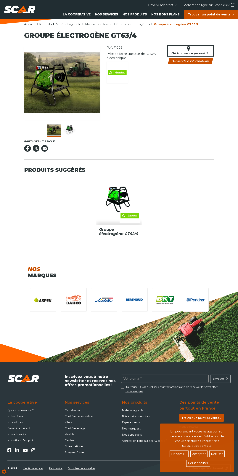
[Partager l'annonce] (44, 148)
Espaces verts (131, 422)
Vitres (68, 422)
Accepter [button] (199, 454)
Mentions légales (33, 468)
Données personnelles (81, 468)
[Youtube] (25, 450)
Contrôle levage (75, 428)
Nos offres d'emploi (20, 440)
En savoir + (179, 454)
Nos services (106, 14)
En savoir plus (134, 391)
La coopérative (77, 14)
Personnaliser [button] (198, 463)
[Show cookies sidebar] (4, 471)
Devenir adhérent (160, 5)
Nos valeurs (14, 422)
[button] (176, 24)
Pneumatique (74, 446)
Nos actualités (16, 434)
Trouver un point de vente (209, 14)
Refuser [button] (217, 454)
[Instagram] (33, 450)
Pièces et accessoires (136, 416)
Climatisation (73, 410)
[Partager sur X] (36, 148)
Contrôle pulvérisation (79, 416)
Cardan (69, 440)
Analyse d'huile (74, 452)
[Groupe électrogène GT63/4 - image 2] (70, 129)
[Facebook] (9, 450)
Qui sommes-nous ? (20, 410)
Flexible (69, 434)
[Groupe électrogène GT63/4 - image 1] (54, 129)
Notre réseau (16, 416)
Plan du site (55, 468)
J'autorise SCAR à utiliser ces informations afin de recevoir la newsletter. (172, 389)
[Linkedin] (17, 450)
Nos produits (135, 14)
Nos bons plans (165, 14)
